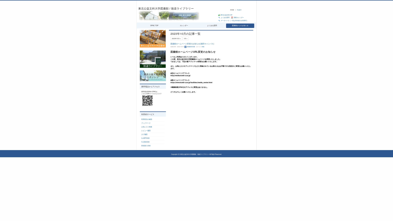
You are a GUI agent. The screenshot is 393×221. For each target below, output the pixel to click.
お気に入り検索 (146, 127)
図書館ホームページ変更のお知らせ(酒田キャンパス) (192, 43)
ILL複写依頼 (145, 138)
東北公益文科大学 (226, 15)
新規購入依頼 (146, 145)
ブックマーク (146, 123)
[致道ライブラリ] (153, 59)
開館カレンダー (239, 17)
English (239, 10)
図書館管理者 (191, 47)
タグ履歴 (144, 134)
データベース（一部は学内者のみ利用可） (234, 20)
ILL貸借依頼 (145, 142)
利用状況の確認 (146, 119)
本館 (203, 47)
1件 (185, 38)
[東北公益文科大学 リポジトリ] (153, 75)
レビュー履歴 (146, 130)
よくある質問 (225, 17)
